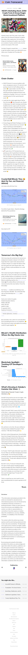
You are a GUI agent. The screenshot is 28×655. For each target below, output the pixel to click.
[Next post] (26, 567)
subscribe (20, 48)
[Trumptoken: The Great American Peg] (14, 587)
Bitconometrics (22, 280)
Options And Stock (14, 638)
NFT (14, 624)
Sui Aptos (14, 636)
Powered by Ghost (14, 646)
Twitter (14, 614)
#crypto (17, 293)
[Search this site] (23, 2)
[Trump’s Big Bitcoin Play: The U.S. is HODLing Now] (14, 598)
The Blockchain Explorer (14, 618)
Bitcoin (14, 620)
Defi (14, 628)
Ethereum (14, 622)
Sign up (14, 612)
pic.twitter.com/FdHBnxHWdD (9, 312)
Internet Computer (14, 632)
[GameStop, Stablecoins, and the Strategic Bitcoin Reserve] (14, 591)
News (14, 630)
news (20, 8)
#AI (8, 289)
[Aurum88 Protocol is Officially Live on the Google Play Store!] (14, 584)
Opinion (14, 626)
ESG (14, 634)
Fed (14, 640)
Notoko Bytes (14, 642)
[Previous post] (2, 567)
